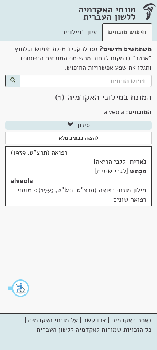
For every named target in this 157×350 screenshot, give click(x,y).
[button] (19, 288)
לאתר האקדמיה (131, 320)
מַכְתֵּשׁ (138, 171)
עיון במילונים (79, 31)
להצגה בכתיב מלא (78, 137)
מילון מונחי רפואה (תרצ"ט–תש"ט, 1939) (92, 190)
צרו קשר (94, 320)
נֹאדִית (138, 161)
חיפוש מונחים (127, 31)
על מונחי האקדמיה (53, 320)
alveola (22, 180)
